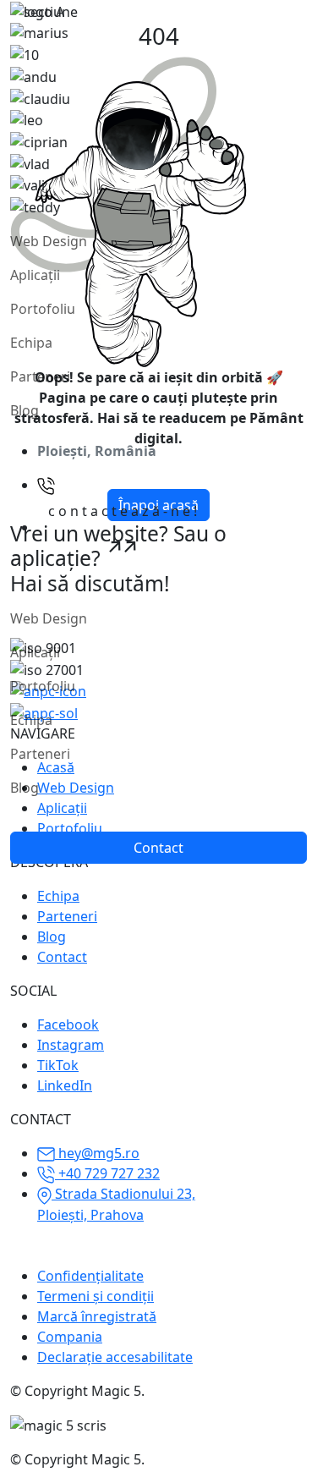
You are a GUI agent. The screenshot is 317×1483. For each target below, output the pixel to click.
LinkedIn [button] (64, 1085)
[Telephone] (46, 484)
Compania (69, 1336)
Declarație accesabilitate (115, 1357)
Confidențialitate (90, 1275)
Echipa (31, 342)
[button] (122, 528)
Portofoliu (42, 308)
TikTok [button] (58, 1065)
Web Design (48, 241)
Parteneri (40, 376)
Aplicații (35, 275)
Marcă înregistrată (96, 1316)
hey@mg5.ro (97, 1153)
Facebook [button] (68, 1024)
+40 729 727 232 (107, 1173)
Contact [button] (158, 847)
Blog (24, 410)
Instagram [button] (70, 1044)
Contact (62, 956)
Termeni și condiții (95, 1296)
